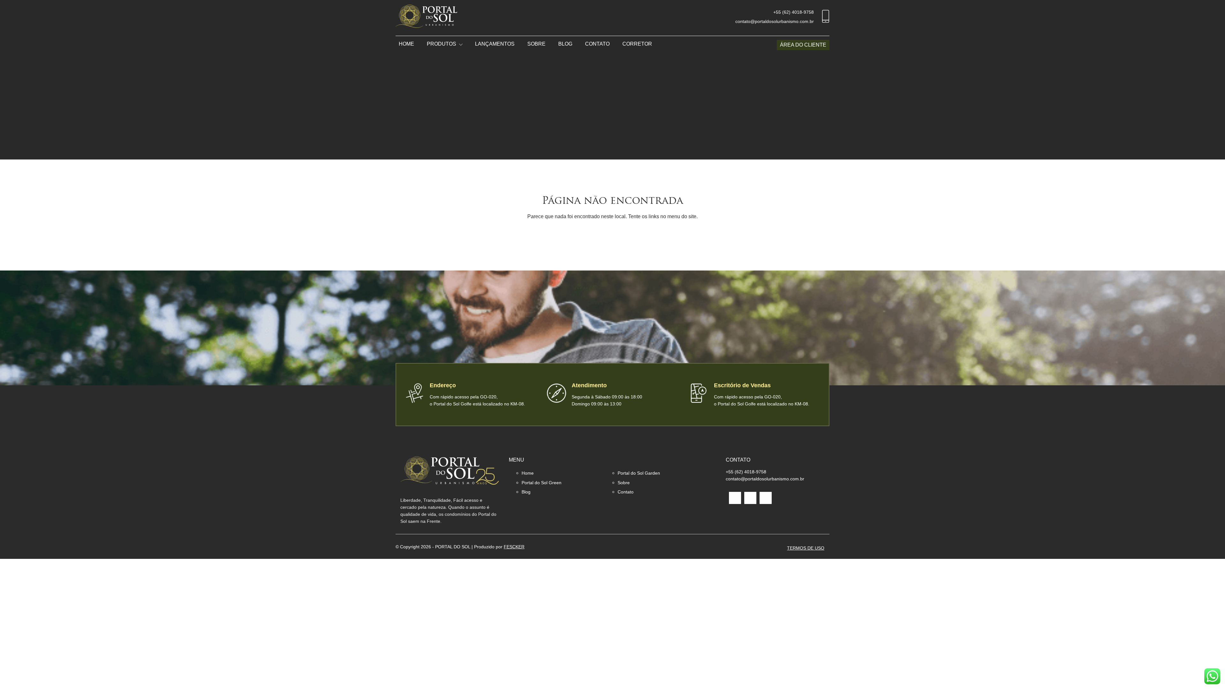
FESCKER (514, 546)
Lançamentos (495, 44)
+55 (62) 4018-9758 (793, 12)
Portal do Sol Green (541, 482)
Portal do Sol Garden (639, 473)
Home (406, 44)
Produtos (441, 44)
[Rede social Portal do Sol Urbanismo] (735, 498)
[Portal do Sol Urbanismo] (426, 17)
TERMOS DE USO (805, 548)
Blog (565, 44)
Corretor (637, 44)
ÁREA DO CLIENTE (803, 45)
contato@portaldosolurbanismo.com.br (774, 21)
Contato (597, 44)
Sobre (536, 44)
